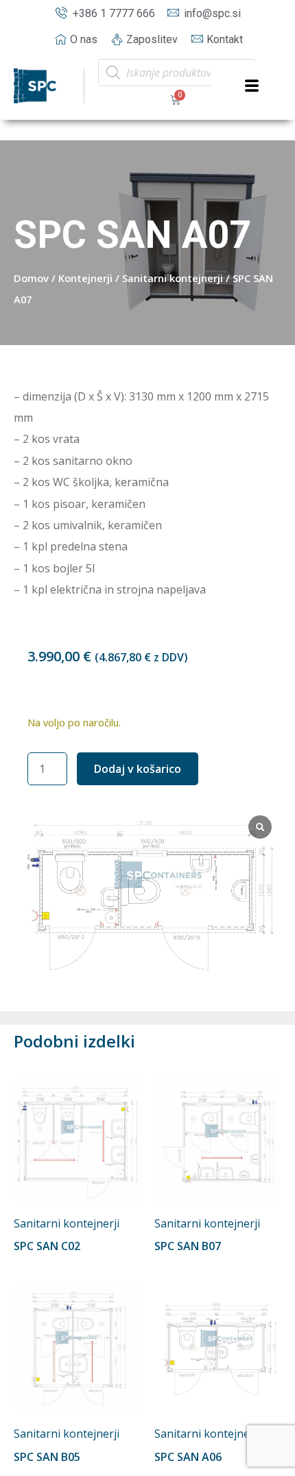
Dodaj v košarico (137, 768)
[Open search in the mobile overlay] (177, 72)
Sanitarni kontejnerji (172, 278)
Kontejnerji (85, 278)
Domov (31, 278)
